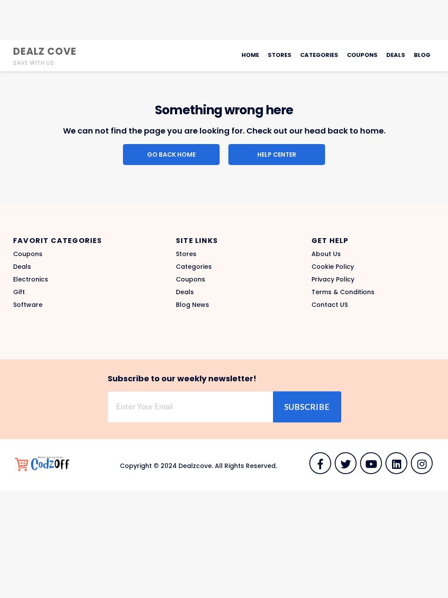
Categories (319, 55)
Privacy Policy (333, 279)
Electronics (30, 279)
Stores (279, 55)
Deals (395, 55)
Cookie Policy (333, 266)
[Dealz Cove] (46, 464)
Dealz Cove (45, 51)
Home (250, 55)
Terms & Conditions (343, 292)
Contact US (330, 304)
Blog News (192, 304)
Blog (422, 55)
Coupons (362, 55)
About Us (326, 254)
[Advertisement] (224, 19)
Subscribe (307, 407)
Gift (19, 292)
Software (27, 304)
